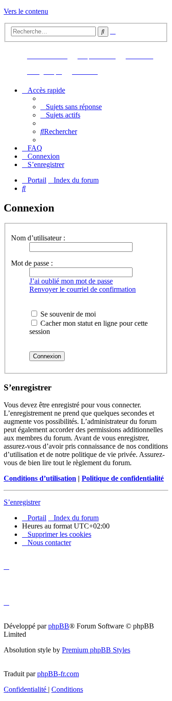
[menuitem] (71, 107)
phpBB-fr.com (58, 674)
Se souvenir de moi (67, 314)
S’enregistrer (22, 502)
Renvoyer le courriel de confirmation (82, 289)
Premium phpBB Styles (96, 650)
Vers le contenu (26, 11)
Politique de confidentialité (123, 478)
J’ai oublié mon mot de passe (71, 281)
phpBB (58, 626)
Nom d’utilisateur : (38, 238)
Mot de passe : (32, 263)
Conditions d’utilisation (40, 478)
